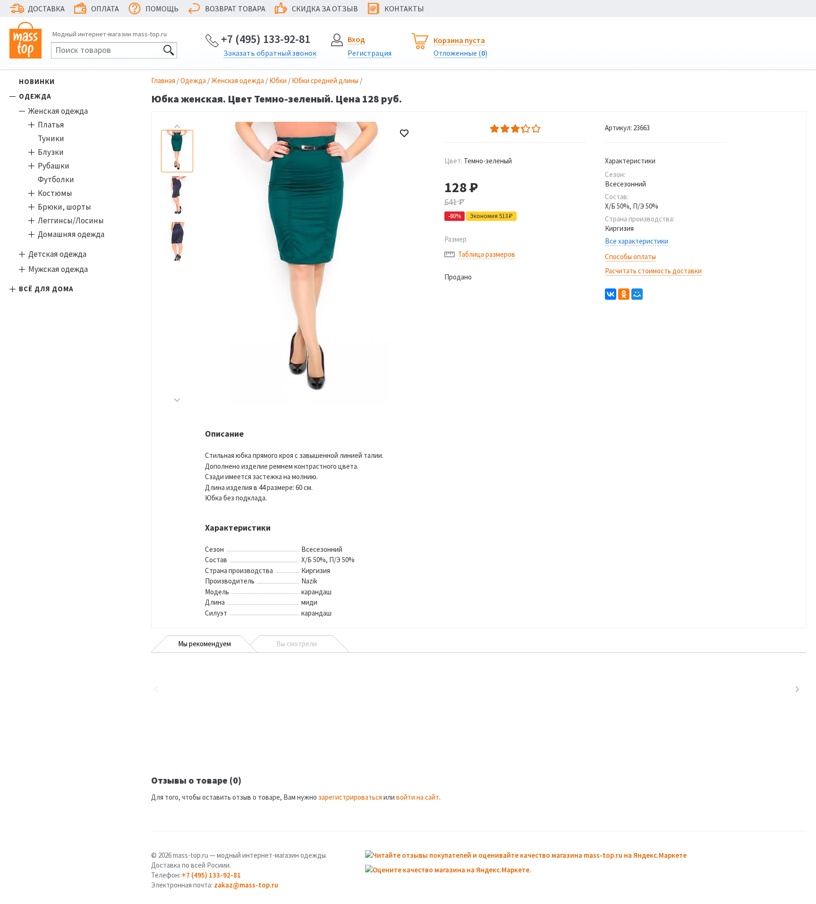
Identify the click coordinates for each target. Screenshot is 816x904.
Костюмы (55, 193)
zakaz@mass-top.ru (246, 884)
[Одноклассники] (623, 294)
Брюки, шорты (64, 207)
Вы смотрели (296, 643)
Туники (51, 138)
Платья (51, 124)
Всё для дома (46, 288)
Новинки (37, 81)
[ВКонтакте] (610, 294)
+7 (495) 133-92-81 (265, 39)
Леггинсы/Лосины (71, 220)
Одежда (35, 96)
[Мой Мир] (637, 294)
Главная (163, 80)
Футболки (56, 179)
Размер (455, 239)
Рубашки (53, 166)
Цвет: (478, 160)
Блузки (51, 152)
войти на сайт (417, 797)
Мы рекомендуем (204, 643)
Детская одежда (57, 254)
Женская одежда (58, 111)
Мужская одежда (58, 269)
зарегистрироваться (350, 797)
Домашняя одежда (71, 234)
